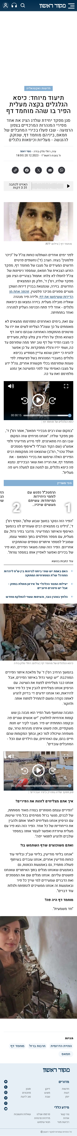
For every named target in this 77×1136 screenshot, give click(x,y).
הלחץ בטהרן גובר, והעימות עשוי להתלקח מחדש (37, 597)
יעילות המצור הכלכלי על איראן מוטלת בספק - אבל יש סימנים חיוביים (38, 586)
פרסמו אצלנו (43, 1114)
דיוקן (47, 1089)
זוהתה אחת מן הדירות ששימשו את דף (41, 294)
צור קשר (64, 1114)
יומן (67, 1097)
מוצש (47, 1093)
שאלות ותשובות (22, 1114)
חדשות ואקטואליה (38, 88)
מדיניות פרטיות (42, 1118)
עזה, (53, 151)
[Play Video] (38, 400)
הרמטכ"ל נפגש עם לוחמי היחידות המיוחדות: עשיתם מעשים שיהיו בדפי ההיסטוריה (41, 498)
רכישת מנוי (63, 1122)
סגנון (28, 1089)
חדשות (65, 1089)
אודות (66, 1118)
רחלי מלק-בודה (42, 151)
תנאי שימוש (43, 1122)
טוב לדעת (26, 1097)
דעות (66, 1093)
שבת (47, 1097)
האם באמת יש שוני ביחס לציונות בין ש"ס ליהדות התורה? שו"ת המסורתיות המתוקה (36, 573)
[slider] (46, 415)
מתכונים (26, 1093)
